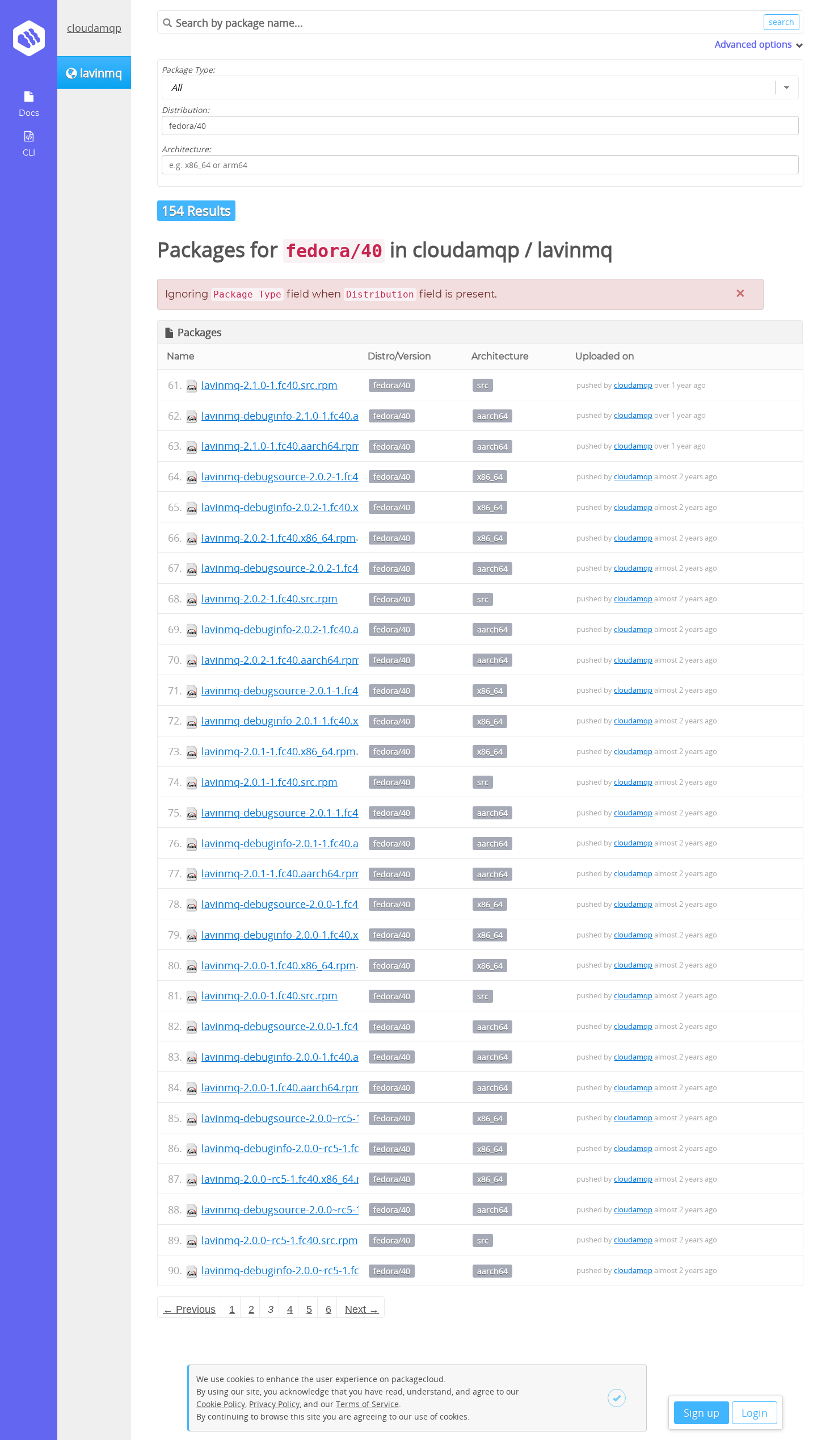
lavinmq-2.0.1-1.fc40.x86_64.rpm (278, 751)
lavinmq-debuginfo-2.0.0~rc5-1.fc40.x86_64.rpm (314, 1148)
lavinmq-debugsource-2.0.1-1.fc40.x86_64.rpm (311, 690)
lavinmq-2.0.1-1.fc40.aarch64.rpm (281, 873)
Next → (362, 1309)
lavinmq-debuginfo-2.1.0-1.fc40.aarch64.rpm (307, 415)
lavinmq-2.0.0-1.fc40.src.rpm (269, 995)
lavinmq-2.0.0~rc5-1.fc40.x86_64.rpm (288, 1179)
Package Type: (188, 69)
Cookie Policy (220, 1404)
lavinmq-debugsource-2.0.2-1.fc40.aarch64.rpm (314, 568)
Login (755, 1413)
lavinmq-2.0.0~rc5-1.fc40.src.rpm (279, 1240)
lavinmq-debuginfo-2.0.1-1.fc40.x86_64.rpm (304, 720)
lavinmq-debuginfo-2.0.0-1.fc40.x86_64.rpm (304, 934)
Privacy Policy (274, 1404)
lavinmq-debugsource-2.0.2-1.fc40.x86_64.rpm (311, 476)
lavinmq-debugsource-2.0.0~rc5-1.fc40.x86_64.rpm (321, 1118)
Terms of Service (367, 1404)
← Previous (189, 1309)
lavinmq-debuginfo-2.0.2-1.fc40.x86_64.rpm (304, 507)
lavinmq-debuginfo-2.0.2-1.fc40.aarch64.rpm (307, 629)
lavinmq (575, 249)
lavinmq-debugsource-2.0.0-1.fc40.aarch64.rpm (314, 1026)
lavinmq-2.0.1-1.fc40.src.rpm (269, 782)
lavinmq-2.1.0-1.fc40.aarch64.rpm (281, 446)
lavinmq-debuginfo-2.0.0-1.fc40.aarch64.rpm (307, 1057)
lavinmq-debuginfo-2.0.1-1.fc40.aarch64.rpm (307, 843)
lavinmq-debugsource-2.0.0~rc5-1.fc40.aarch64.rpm (324, 1209)
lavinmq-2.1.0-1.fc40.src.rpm (269, 385)
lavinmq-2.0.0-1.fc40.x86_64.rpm (278, 965)
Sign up (701, 1413)
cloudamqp (94, 28)
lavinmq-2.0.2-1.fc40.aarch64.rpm (281, 660)
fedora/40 (391, 385)
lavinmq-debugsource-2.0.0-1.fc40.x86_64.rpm (311, 904)
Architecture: (186, 149)
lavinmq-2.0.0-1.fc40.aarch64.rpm (281, 1087)
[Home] (28, 42)
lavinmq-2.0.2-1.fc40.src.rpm (269, 598)
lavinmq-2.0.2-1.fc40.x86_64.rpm (278, 538)
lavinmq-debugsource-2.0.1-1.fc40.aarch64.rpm (314, 812)
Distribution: (185, 109)
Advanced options (753, 44)
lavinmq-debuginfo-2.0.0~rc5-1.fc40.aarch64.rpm (317, 1270)
